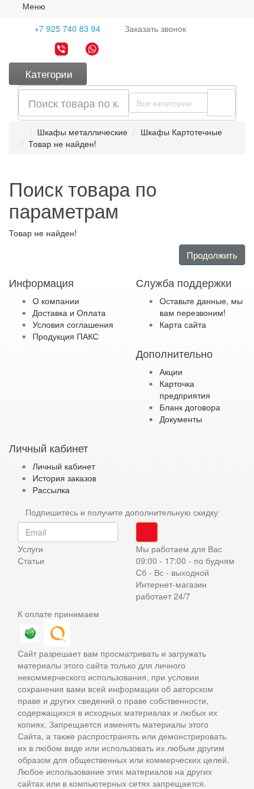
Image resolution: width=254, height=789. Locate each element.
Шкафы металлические (82, 132)
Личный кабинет (63, 466)
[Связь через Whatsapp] (92, 50)
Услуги (30, 549)
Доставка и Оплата (69, 312)
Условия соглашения (72, 324)
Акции (171, 371)
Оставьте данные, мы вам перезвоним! (201, 306)
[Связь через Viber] (61, 50)
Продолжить (212, 255)
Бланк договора (189, 407)
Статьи (31, 560)
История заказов (64, 478)
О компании (55, 301)
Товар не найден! (62, 143)
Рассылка (51, 489)
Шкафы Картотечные (181, 132)
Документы (180, 419)
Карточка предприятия (184, 389)
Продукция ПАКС (65, 336)
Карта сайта (182, 324)
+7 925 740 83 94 (66, 28)
